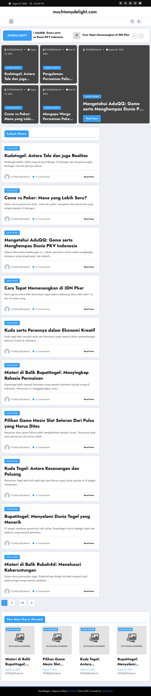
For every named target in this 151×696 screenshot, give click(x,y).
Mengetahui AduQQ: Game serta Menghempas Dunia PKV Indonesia (32, 35)
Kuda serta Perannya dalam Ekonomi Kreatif (49, 330)
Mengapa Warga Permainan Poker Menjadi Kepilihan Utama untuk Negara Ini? (58, 116)
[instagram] (135, 3)
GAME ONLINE (13, 67)
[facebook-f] (120, 3)
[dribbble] (130, 3)
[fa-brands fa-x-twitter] (125, 3)
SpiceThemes (107, 691)
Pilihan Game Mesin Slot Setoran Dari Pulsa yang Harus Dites (49, 423)
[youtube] (140, 3)
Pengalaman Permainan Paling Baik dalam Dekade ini (57, 76)
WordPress (72, 691)
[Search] (132, 21)
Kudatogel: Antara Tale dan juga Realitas (19, 76)
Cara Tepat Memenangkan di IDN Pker (97, 35)
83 (22, 602)
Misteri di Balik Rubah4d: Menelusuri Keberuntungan (42, 567)
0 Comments (43, 176)
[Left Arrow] (134, 36)
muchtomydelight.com (75, 12)
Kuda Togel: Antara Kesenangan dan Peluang (41, 471)
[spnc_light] (139, 21)
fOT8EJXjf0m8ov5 (14, 49)
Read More (123, 118)
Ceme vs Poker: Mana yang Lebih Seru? (18, 116)
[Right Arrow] (141, 36)
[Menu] (11, 21)
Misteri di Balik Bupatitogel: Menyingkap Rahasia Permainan (46, 375)
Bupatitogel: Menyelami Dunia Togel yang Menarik (47, 519)
